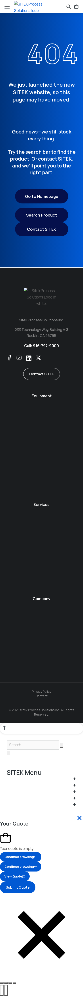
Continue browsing (19, 857)
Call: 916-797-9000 (41, 345)
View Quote (13, 876)
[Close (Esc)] (2, 983)
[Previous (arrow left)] (2, 990)
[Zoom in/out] (14, 983)
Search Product (41, 215)
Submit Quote (18, 887)
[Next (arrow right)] (6, 990)
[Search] (8, 753)
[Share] (6, 983)
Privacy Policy (41, 691)
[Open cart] (76, 6)
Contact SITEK (41, 229)
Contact (41, 696)
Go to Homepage (41, 196)
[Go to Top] (41, 728)
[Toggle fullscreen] (10, 983)
